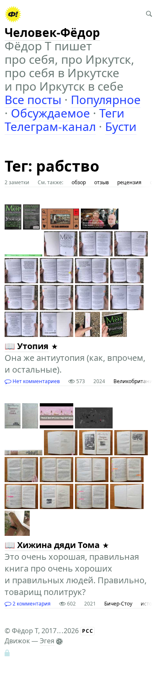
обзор (79, 182)
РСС (87, 630)
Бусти (120, 126)
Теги (111, 113)
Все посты (33, 99)
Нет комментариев (35, 381)
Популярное (106, 99)
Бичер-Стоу (118, 603)
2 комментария (31, 603)
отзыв (101, 182)
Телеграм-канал (50, 126)
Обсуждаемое (50, 113)
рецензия (129, 182)
